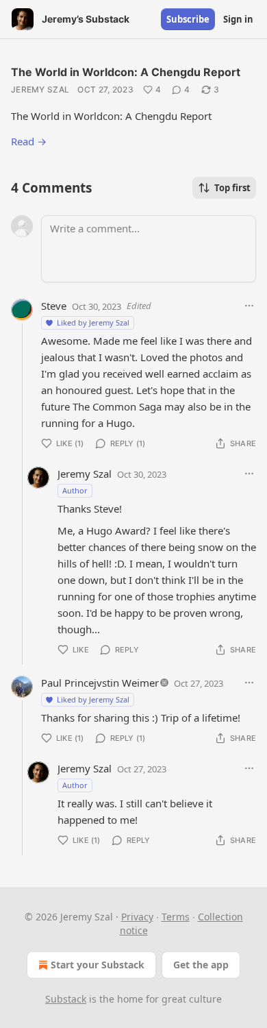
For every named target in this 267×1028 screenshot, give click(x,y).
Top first (232, 188)
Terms (176, 916)
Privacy (137, 916)
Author (75, 490)
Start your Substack (97, 964)
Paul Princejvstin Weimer (100, 682)
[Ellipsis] (249, 306)
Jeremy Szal (40, 89)
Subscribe (187, 19)
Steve (53, 306)
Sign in (238, 19)
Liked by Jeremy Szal (93, 322)
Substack (65, 998)
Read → (29, 141)
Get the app (201, 964)
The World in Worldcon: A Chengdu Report (125, 72)
